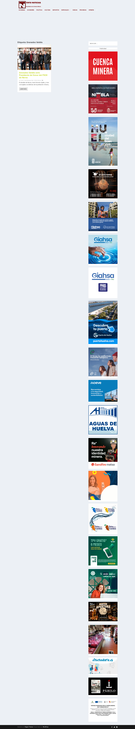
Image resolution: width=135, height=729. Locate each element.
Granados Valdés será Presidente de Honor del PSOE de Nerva (33, 75)
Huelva (75, 10)
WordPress (45, 727)
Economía (30, 10)
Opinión (91, 10)
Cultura (47, 10)
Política (39, 10)
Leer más (23, 89)
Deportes (56, 10)
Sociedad (22, 10)
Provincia (83, 10)
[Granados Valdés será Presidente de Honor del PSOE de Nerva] (34, 57)
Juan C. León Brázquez (26, 80)
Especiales (65, 10)
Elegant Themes (29, 727)
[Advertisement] (67, 26)
